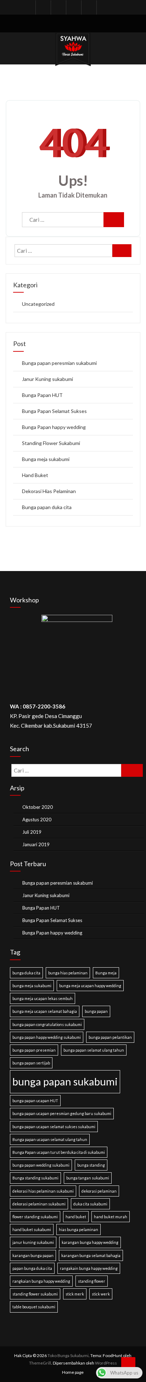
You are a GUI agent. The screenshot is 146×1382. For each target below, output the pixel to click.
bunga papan (96, 1011)
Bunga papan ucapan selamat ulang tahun (49, 1139)
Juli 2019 (31, 832)
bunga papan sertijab (31, 1063)
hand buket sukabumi (31, 1229)
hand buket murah (110, 1216)
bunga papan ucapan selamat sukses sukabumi (53, 1126)
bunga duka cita (26, 972)
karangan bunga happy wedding (90, 1242)
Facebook (42, 7)
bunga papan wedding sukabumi (40, 1165)
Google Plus (103, 7)
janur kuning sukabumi (33, 1242)
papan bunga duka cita (32, 1268)
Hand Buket (35, 475)
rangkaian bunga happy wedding (41, 1281)
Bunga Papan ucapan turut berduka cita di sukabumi (58, 1152)
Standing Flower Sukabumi (51, 443)
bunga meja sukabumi (31, 985)
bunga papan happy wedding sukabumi (46, 1037)
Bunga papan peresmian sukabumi (59, 363)
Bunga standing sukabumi (35, 1178)
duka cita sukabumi (90, 1204)
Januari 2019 (36, 844)
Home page (73, 1372)
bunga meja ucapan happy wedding (90, 985)
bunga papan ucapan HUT (35, 1100)
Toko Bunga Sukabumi (68, 1355)
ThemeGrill (40, 1363)
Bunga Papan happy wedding (54, 427)
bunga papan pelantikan (110, 1037)
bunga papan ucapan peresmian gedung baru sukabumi (61, 1113)
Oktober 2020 (37, 807)
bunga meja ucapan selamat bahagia (44, 1011)
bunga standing (91, 1165)
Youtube (88, 7)
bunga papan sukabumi (65, 1081)
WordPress (106, 1363)
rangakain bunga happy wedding (89, 1268)
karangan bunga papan (33, 1255)
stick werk (101, 1294)
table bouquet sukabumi (33, 1306)
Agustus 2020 (36, 819)
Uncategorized (38, 304)
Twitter (58, 7)
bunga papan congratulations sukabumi (47, 1024)
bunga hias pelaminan (68, 972)
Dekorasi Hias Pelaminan (49, 491)
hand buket (76, 1216)
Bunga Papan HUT (42, 395)
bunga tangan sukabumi (87, 1178)
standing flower (91, 1281)
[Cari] (113, 219)
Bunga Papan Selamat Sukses (54, 411)
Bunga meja (106, 972)
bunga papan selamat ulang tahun (93, 1050)
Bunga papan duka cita (47, 507)
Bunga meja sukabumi (45, 459)
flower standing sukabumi (35, 1216)
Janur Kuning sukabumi (47, 379)
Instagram (73, 7)
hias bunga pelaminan (78, 1229)
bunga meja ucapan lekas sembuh (42, 998)
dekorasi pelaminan (99, 1191)
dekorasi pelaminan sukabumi (39, 1204)
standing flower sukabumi (35, 1294)
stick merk (75, 1294)
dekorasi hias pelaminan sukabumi (43, 1191)
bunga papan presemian (34, 1050)
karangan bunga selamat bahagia (90, 1255)
